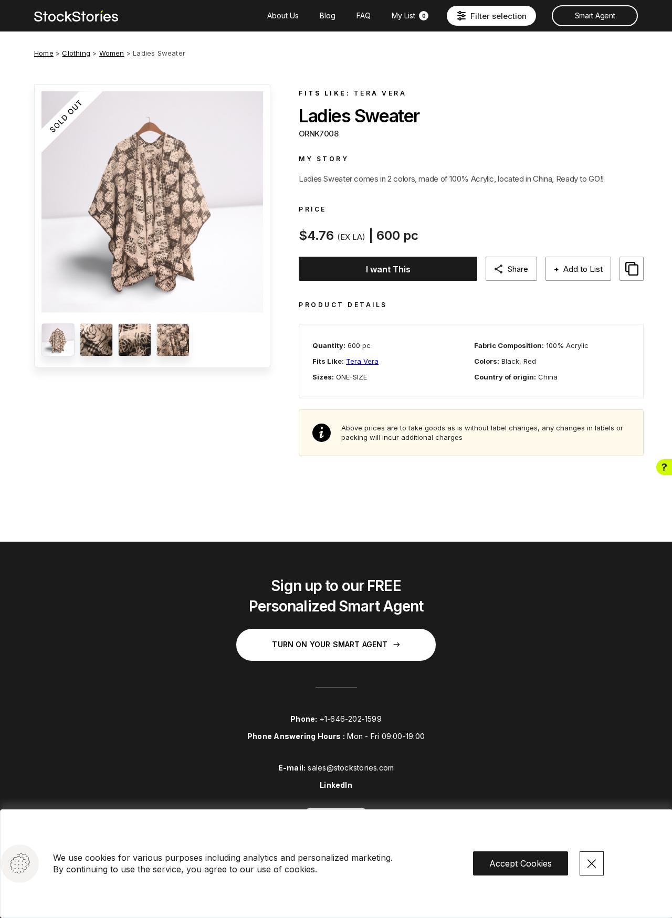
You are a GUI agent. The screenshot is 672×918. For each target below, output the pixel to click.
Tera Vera (380, 93)
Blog (327, 15)
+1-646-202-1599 (351, 718)
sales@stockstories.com (351, 767)
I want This (388, 269)
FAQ (363, 15)
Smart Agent (595, 15)
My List (409, 15)
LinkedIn (336, 784)
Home (44, 53)
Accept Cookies (520, 863)
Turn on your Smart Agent (329, 644)
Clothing (76, 53)
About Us (283, 15)
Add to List (578, 269)
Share (518, 269)
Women (111, 53)
